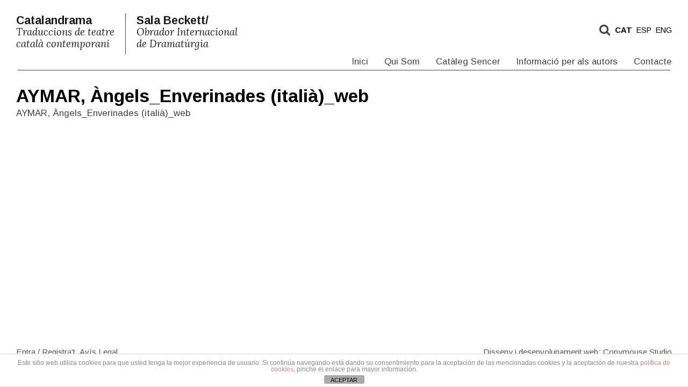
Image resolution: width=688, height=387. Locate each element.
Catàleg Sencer (468, 61)
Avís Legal (99, 351)
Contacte (653, 61)
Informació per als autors (567, 61)
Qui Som (402, 61)
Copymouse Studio (637, 351)
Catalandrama (65, 32)
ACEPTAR (344, 380)
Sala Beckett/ (187, 32)
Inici (360, 61)
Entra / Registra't (45, 351)
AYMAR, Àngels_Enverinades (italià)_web (192, 96)
